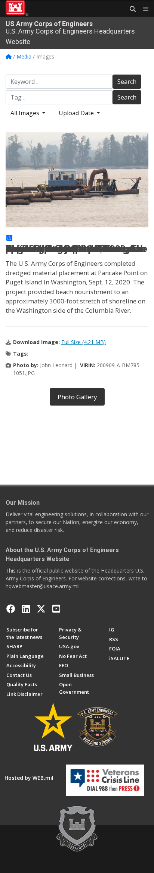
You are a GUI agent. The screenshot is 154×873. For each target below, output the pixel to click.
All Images (25, 113)
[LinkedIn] (26, 608)
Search (126, 82)
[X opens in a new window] (41, 608)
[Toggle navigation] (142, 9)
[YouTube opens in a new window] (56, 608)
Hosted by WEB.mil (28, 777)
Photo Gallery (77, 397)
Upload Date (77, 113)
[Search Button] (130, 9)
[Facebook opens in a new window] (10, 608)
